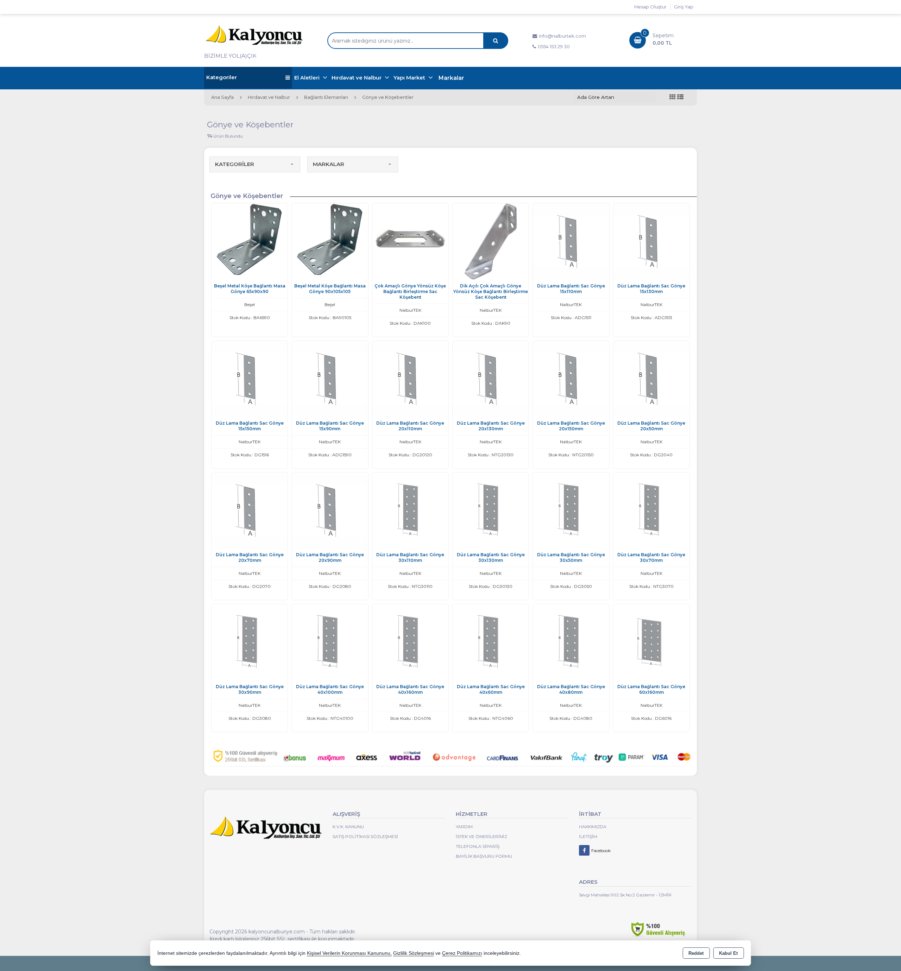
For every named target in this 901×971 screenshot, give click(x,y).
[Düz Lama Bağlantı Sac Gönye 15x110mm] (571, 240)
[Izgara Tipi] (672, 97)
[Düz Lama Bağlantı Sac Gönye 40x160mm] (410, 641)
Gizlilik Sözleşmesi (413, 953)
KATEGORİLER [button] (234, 164)
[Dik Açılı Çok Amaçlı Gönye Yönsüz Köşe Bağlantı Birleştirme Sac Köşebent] (491, 240)
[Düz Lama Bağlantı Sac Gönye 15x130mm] (651, 240)
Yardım (464, 826)
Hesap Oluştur (650, 6)
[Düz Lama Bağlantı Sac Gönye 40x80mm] (571, 641)
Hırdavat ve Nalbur (357, 77)
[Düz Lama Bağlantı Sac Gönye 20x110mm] (410, 378)
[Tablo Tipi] (680, 97)
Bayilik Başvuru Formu (484, 856)
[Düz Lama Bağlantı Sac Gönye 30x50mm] (571, 510)
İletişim (588, 836)
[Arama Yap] (495, 40)
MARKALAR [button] (328, 164)
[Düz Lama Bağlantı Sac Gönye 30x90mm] (250, 641)
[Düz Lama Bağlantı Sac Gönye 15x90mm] (330, 378)
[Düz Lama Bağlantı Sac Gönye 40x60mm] (491, 641)
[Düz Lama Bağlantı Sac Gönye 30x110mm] (410, 510)
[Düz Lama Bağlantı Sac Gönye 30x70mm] (651, 510)
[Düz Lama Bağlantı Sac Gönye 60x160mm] (651, 641)
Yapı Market (410, 77)
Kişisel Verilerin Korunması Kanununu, (349, 953)
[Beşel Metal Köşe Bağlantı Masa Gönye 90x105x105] (330, 240)
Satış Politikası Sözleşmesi (365, 836)
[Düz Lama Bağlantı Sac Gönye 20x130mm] (491, 378)
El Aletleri (307, 77)
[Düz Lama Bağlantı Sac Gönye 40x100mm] (330, 641)
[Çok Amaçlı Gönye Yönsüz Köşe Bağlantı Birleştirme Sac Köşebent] (410, 240)
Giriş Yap (683, 6)
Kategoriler (221, 77)
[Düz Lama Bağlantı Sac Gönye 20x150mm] (571, 378)
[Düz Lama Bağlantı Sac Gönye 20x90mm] (330, 510)
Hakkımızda (592, 826)
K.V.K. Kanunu (348, 826)
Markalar (451, 78)
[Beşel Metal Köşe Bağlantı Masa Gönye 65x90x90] (250, 240)
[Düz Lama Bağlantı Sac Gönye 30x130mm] (491, 510)
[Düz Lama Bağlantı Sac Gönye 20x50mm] (651, 378)
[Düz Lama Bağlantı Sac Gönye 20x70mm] (250, 510)
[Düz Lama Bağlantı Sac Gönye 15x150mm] (250, 378)
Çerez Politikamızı (462, 953)
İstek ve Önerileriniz (481, 836)
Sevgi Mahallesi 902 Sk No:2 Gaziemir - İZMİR (625, 894)
